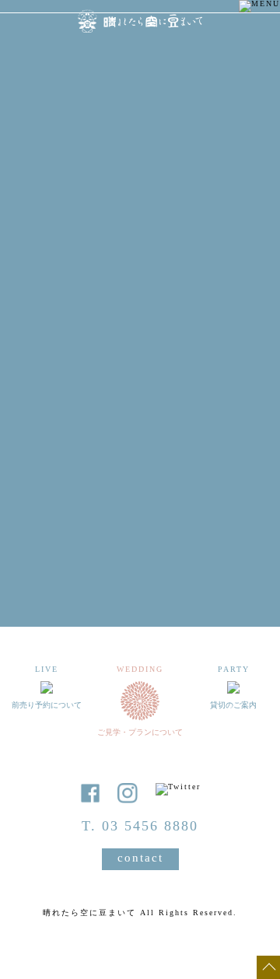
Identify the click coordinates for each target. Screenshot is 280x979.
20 (140, 430)
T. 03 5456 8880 (140, 826)
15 (202, 409)
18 (78, 430)
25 (78, 452)
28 (171, 452)
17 (46, 430)
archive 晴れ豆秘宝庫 (140, 620)
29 (202, 452)
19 (109, 430)
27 (140, 452)
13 (140, 409)
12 (109, 409)
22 (202, 430)
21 (171, 430)
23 (233, 430)
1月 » (241, 520)
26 (109, 452)
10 (46, 409)
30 (233, 452)
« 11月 (46, 520)
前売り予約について (140, 568)
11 (78, 409)
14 (171, 409)
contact (140, 857)
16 (233, 409)
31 (46, 474)
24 (46, 452)
